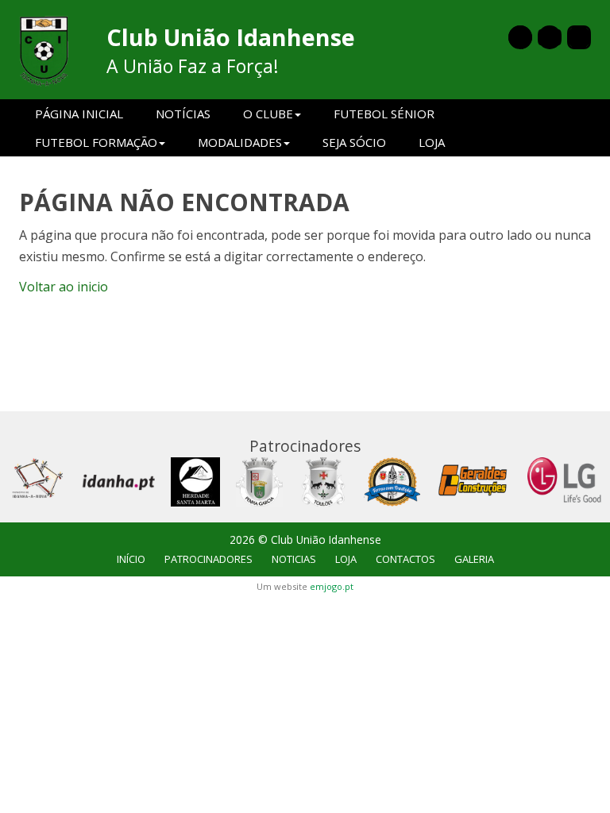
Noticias (294, 559)
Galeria (474, 559)
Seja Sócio (354, 142)
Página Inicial (79, 113)
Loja (432, 142)
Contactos (405, 559)
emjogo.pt (331, 586)
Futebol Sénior (384, 113)
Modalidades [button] (240, 142)
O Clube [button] (268, 113)
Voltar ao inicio (63, 286)
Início (131, 559)
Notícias (183, 113)
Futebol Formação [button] (96, 142)
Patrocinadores (208, 559)
